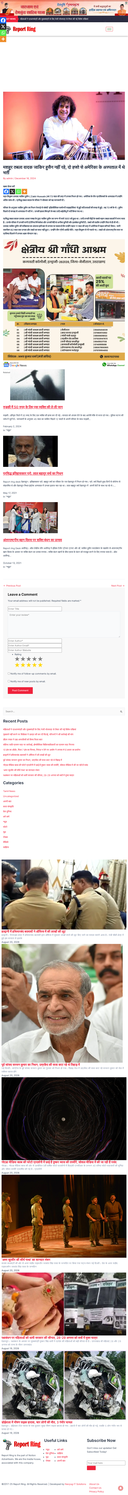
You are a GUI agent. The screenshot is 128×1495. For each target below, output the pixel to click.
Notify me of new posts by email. (27, 681)
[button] (123, 29)
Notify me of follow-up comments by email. (33, 673)
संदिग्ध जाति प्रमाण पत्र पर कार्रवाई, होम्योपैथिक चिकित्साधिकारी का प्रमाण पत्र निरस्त (38, 744)
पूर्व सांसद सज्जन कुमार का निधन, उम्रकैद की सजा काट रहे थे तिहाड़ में (32, 760)
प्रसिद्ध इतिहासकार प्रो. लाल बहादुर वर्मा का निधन (33, 473)
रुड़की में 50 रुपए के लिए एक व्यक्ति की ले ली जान (33, 407)
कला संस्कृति (8, 806)
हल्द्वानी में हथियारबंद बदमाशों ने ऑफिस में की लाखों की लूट (27, 755)
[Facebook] (6, 191)
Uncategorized (11, 796)
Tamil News (9, 791)
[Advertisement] (64, 59)
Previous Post (12, 586)
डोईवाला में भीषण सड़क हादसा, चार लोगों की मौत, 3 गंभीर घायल (37, 1422)
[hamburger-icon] (109, 29)
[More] (24, 191)
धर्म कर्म (6, 816)
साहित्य (6, 847)
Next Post (118, 586)
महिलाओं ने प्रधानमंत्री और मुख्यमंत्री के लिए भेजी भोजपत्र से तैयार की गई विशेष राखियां (54, 19)
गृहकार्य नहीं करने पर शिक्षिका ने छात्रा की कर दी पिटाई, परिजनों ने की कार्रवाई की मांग (38, 734)
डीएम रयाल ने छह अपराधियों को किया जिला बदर (22, 739)
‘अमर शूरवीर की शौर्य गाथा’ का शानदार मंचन (21, 770)
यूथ (4, 832)
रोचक (5, 837)
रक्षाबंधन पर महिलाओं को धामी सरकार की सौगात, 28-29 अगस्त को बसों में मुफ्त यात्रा (38, 775)
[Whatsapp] (18, 191)
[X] (12, 191)
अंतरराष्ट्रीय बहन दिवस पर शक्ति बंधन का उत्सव (32, 540)
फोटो (5, 827)
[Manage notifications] (120, 1488)
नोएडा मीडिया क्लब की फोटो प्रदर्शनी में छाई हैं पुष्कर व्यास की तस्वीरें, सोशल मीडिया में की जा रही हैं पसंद (45, 765)
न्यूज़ (5, 821)
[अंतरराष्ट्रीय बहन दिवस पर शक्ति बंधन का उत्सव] (30, 517)
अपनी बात (7, 801)
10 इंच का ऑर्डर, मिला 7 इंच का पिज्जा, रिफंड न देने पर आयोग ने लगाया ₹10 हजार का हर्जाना (41, 749)
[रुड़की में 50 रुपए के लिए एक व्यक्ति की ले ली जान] (37, 384)
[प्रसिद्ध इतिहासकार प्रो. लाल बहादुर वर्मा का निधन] (30, 451)
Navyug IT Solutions (75, 1484)
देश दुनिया (7, 811)
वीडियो (5, 842)
